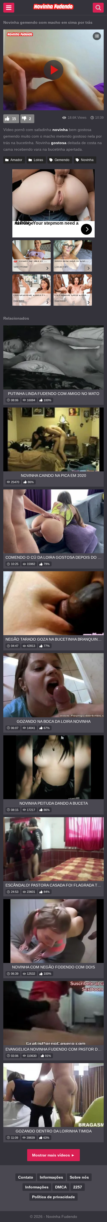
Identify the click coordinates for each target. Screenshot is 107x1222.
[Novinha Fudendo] (53, 8)
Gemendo (62, 160)
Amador (16, 160)
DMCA (61, 1187)
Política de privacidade (53, 1197)
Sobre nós (79, 1177)
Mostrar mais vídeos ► (53, 1155)
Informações (51, 1177)
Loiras (38, 160)
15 (14, 119)
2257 (77, 1187)
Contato (25, 1177)
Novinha (87, 160)
